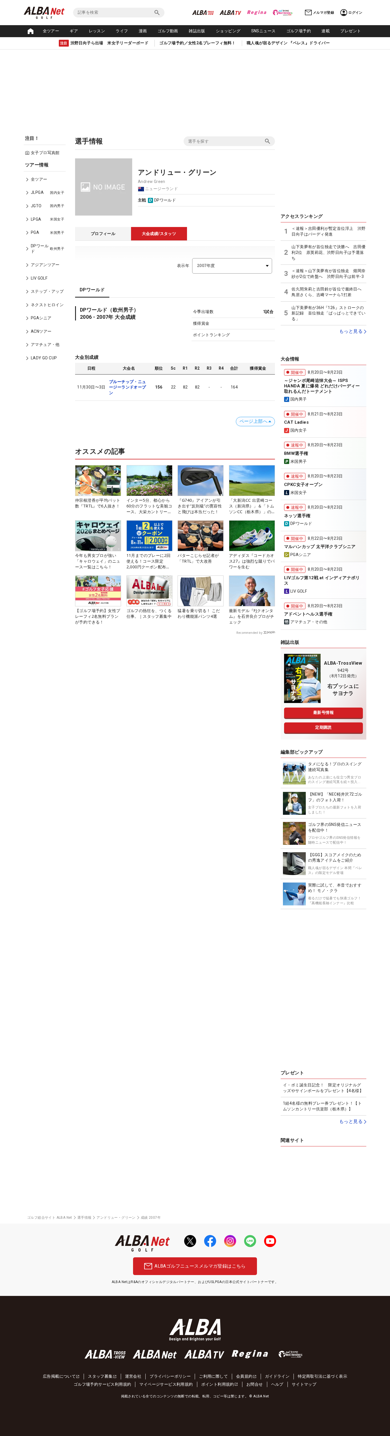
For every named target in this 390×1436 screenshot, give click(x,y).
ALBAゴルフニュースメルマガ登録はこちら (200, 1266)
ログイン (355, 13)
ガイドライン (277, 1376)
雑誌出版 (197, 31)
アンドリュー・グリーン (116, 1218)
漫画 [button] (143, 31)
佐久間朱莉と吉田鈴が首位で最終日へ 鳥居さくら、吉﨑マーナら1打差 (328, 292)
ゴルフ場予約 (298, 31)
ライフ (122, 31)
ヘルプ (277, 1384)
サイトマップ (304, 1384)
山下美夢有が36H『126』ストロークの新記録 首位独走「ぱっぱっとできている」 (328, 313)
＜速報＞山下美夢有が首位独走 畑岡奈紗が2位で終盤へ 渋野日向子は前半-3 (328, 273)
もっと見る (351, 331)
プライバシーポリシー (170, 1376)
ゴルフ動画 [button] (168, 31)
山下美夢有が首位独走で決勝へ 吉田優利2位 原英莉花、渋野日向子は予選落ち (328, 252)
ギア (74, 31)
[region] (46, 265)
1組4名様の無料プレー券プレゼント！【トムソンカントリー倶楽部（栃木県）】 (322, 1106)
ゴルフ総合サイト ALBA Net (49, 1218)
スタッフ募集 (100, 1376)
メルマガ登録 (323, 13)
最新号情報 (323, 712)
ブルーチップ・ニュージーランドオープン (127, 387)
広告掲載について (59, 1376)
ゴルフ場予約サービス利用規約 (102, 1384)
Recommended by (249, 633)
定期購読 (323, 727)
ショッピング (228, 31)
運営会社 (133, 1376)
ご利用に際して (213, 1376)
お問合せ (254, 1384)
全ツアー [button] (51, 31)
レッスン (97, 31)
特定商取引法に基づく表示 (322, 1376)
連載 (325, 31)
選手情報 (84, 1218)
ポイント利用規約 (217, 1384)
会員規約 (244, 1376)
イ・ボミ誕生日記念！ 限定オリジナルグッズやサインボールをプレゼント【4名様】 (323, 1088)
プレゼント (350, 31)
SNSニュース (263, 31)
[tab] (103, 234)
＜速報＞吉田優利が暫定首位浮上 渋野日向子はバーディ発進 (328, 231)
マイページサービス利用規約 (166, 1384)
